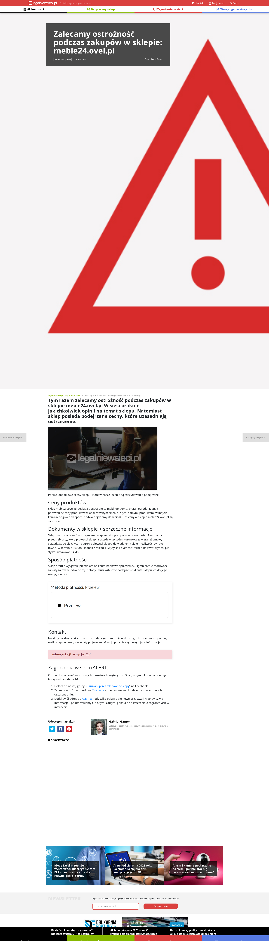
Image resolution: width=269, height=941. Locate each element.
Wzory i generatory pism (237, 9)
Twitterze (98, 690)
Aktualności (35, 9)
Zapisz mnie (161, 906)
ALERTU (87, 698)
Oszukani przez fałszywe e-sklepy (107, 686)
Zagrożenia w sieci (169, 9)
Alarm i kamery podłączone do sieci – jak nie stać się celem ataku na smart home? (193, 933)
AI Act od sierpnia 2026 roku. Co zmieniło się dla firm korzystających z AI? (133, 933)
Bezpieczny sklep (102, 9)
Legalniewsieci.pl (55, 395)
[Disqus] (110, 783)
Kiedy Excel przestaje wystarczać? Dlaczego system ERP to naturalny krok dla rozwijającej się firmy (72, 933)
